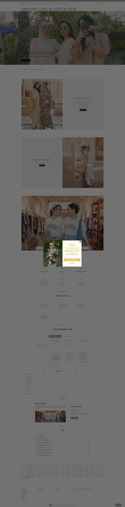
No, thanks (72, 263)
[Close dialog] (80, 242)
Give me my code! (72, 260)
